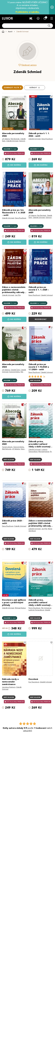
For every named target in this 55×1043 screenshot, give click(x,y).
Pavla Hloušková (34, 608)
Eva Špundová (34, 682)
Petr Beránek (15, 139)
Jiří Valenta (6, 139)
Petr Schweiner (46, 608)
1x (44, 376)
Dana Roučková (47, 139)
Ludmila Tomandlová (36, 610)
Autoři (10, 32)
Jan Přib (18, 295)
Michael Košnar (43, 451)
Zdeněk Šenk (15, 370)
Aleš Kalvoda (6, 449)
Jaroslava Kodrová (8, 687)
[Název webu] (7, 18)
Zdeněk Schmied (12, 141)
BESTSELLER (7, 129)
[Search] (49, 25)
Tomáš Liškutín (7, 447)
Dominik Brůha (14, 372)
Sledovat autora (28, 65)
